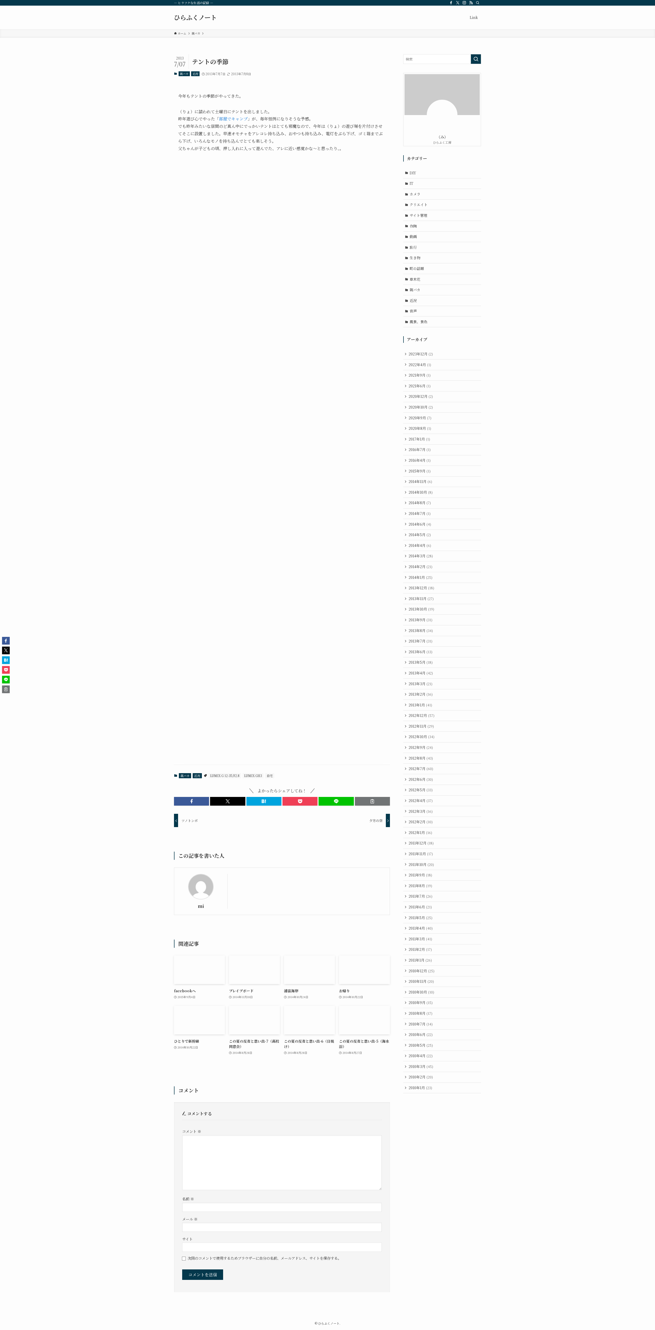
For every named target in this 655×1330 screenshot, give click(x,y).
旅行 (413, 247)
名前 (188, 1198)
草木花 (415, 279)
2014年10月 (421, 492)
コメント (191, 1131)
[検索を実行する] (476, 59)
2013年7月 (420, 641)
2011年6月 (420, 906)
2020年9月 (420, 417)
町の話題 (417, 268)
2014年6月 (420, 524)
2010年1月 (420, 1087)
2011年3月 (420, 938)
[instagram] (464, 3)
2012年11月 (421, 726)
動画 (413, 236)
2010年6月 (421, 1034)
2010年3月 (421, 1066)
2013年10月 (421, 609)
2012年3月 (421, 811)
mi (201, 906)
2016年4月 (420, 460)
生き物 (415, 257)
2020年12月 (421, 396)
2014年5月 (420, 534)
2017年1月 (419, 439)
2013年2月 (421, 694)
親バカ (184, 74)
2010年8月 (420, 1013)
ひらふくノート (195, 17)
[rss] (471, 3)
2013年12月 (421, 587)
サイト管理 (418, 215)
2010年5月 (421, 1045)
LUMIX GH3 (253, 775)
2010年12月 (421, 970)
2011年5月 (420, 917)
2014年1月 (420, 577)
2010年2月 (421, 1076)
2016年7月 (420, 449)
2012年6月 (421, 779)
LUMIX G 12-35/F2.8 (224, 775)
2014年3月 (421, 555)
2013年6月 (420, 651)
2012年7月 (421, 768)
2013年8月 (421, 630)
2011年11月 (421, 853)
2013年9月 (420, 619)
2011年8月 (420, 885)
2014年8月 (420, 502)
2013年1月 (420, 704)
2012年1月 (420, 832)
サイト (187, 1239)
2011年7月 (420, 896)
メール (190, 1219)
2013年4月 (421, 672)
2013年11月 (421, 598)
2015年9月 (420, 471)
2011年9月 (420, 874)
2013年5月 (421, 662)
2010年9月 (421, 1002)
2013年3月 (420, 683)
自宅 (270, 775)
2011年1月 (420, 960)
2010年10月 (421, 992)
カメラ (415, 194)
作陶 (413, 226)
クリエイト (419, 204)
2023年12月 (421, 353)
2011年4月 (421, 928)
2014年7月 (420, 513)
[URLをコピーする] (372, 801)
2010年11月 (421, 981)
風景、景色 (419, 321)
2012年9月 (421, 747)
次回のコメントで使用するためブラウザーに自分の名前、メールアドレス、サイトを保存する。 (264, 1258)
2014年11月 (420, 481)
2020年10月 (421, 407)
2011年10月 (421, 864)
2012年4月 (421, 800)
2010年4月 (421, 1055)
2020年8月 (420, 428)
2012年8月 (421, 758)
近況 (195, 74)
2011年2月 (420, 949)
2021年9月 (420, 375)
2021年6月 (420, 385)
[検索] (477, 3)
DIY (413, 172)
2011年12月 (421, 843)
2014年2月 (420, 566)
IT (411, 183)
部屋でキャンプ (233, 119)
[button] (191, 801)
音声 (413, 310)
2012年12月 (421, 715)
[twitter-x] (457, 3)
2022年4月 (420, 364)
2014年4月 (420, 545)
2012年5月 (421, 789)
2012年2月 (421, 821)
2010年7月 (421, 1024)
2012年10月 (421, 736)
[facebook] (451, 3)
